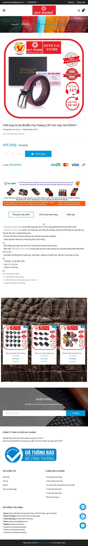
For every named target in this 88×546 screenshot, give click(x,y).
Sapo (63, 543)
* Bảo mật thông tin (52, 497)
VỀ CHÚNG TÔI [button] (9, 471)
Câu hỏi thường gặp (10, 489)
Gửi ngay (75, 413)
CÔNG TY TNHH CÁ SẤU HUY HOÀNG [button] (19, 432)
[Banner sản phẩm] (44, 193)
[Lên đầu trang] (82, 538)
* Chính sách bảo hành (53, 489)
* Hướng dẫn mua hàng (54, 477)
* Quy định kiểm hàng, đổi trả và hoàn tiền (60, 485)
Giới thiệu (6, 477)
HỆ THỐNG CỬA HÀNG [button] (13, 507)
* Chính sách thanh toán (54, 481)
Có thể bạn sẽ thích (44, 318)
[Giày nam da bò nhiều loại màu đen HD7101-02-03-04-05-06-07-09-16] (43, 337)
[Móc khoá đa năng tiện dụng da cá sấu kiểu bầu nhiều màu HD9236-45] (72, 337)
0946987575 (32, 2)
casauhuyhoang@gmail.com (13, 2)
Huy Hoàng (15, 356)
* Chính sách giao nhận (54, 493)
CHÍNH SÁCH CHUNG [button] (55, 471)
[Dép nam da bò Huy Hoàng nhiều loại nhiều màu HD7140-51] (15, 337)
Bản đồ (5, 485)
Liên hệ (5, 481)
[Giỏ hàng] (83, 10)
